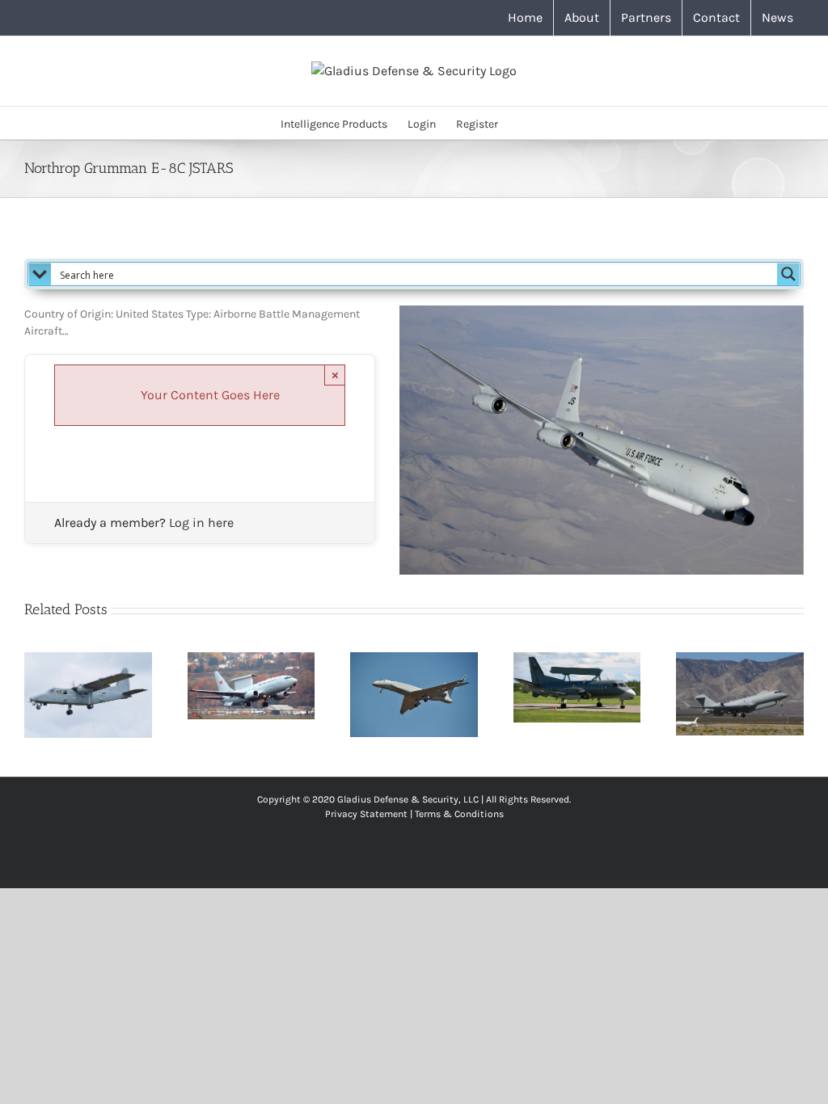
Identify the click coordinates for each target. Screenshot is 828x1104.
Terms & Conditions (459, 814)
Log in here (201, 522)
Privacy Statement (366, 814)
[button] (522, 123)
